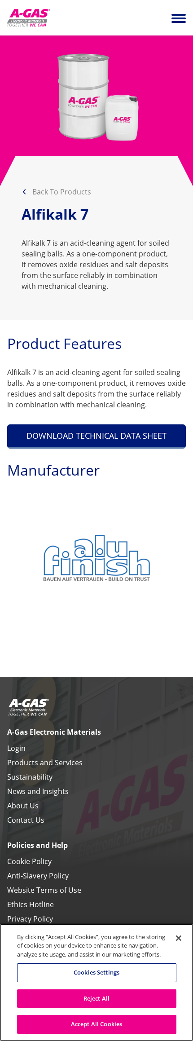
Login (16, 748)
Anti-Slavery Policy (38, 876)
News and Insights (38, 791)
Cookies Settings (96, 972)
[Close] (179, 938)
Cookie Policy (29, 861)
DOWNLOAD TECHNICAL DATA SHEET (96, 435)
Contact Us (25, 820)
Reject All (96, 998)
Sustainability (30, 777)
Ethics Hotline (30, 904)
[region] (96, 982)
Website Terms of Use (44, 890)
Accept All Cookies (96, 1024)
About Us (23, 806)
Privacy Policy (30, 919)
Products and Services (45, 763)
